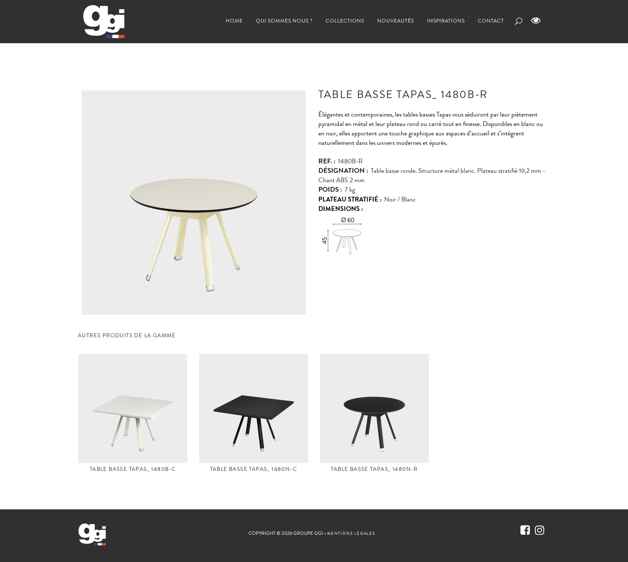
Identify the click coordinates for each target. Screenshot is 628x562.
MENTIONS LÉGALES (351, 534)
